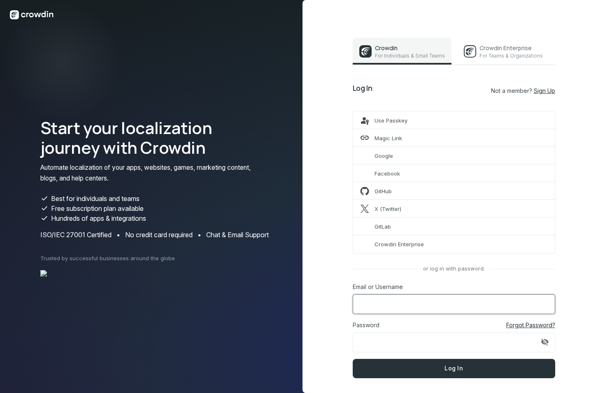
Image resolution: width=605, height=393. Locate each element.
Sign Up (544, 90)
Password (366, 324)
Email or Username (378, 286)
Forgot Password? (530, 324)
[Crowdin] (32, 14)
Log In (453, 368)
